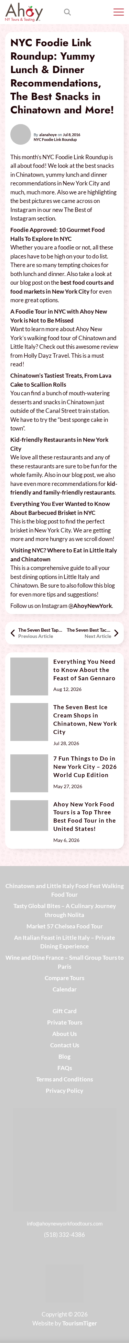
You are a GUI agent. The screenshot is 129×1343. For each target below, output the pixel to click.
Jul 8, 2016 (71, 135)
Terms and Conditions (64, 1079)
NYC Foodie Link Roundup (55, 140)
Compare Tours (64, 977)
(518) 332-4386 (64, 1234)
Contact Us (64, 1045)
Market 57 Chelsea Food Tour (64, 926)
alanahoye (48, 135)
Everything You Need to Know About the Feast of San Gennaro (84, 670)
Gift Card (65, 1011)
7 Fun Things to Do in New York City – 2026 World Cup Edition (85, 767)
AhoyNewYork (92, 605)
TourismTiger (79, 1323)
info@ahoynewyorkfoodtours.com (65, 1223)
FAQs (64, 1067)
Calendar (65, 989)
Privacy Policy (64, 1090)
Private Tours (64, 1022)
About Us (64, 1033)
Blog (64, 1056)
